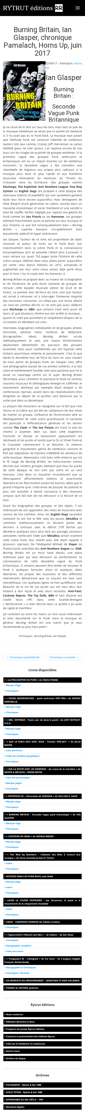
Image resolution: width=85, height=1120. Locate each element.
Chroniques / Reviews (17, 972)
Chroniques (12, 690)
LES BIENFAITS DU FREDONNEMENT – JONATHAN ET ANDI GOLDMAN (42, 980)
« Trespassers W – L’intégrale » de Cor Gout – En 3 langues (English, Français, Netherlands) (42, 960)
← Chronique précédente (23, 657)
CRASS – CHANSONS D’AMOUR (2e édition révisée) (33, 921)
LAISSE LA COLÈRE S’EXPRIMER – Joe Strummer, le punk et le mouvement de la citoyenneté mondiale (42, 902)
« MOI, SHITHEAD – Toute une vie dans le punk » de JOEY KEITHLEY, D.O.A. (42, 721)
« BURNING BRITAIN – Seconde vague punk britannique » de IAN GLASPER (42, 816)
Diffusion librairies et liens (20, 1021)
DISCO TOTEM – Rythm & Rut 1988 (24, 1092)
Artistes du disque (16, 1058)
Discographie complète (18, 945)
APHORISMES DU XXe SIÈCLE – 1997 (24, 1099)
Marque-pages (14, 783)
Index (9, 863)
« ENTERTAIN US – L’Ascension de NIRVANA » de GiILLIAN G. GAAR (41, 796)
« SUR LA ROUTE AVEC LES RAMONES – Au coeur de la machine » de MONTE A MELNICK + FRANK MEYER (42, 770)
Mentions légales (15, 1106)
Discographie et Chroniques (21, 967)
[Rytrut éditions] (33, 8)
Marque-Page (13, 685)
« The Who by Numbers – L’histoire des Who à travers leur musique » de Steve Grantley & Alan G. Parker (42, 856)
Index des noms (14, 951)
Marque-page (13, 728)
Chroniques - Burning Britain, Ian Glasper (42, 636)
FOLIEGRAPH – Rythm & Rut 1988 (23, 1084)
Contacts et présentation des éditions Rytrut (30, 1036)
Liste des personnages (18, 777)
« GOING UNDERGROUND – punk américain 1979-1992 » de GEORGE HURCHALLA (42, 700)
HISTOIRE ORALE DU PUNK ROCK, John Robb (29, 876)
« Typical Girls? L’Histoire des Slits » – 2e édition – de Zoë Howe (40, 934)
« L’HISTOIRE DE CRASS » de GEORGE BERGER (30, 836)
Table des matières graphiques (23, 755)
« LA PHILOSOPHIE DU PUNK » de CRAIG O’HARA (32, 679)
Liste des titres (14, 750)
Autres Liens (13, 1050)
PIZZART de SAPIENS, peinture (22, 987)
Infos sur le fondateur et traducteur (25, 1043)
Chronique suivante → (64, 657)
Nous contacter (14, 1014)
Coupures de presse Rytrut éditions (25, 1029)
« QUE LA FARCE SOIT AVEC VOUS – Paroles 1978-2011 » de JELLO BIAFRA (42, 743)
